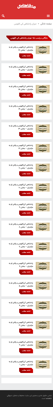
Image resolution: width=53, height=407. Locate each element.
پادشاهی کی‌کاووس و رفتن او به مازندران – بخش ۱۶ (21, 68)
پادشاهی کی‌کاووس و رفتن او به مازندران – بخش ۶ (21, 265)
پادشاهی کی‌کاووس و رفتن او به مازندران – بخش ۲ (21, 344)
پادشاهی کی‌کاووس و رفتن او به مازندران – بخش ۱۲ (21, 147)
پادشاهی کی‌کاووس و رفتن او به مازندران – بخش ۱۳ (21, 127)
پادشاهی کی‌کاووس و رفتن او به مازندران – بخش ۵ (21, 285)
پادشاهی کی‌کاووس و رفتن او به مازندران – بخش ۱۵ (21, 88)
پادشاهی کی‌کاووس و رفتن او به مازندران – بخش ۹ (21, 206)
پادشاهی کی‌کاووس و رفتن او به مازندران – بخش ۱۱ (21, 167)
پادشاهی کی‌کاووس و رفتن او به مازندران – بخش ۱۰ (21, 186)
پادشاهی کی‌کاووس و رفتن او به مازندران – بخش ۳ (21, 324)
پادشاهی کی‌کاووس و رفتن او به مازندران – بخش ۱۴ (21, 108)
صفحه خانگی (46, 24)
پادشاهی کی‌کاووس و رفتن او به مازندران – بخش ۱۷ (21, 49)
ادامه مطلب (26, 55)
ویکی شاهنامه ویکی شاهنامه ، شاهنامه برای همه (26, 6)
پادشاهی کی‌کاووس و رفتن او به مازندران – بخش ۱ (21, 363)
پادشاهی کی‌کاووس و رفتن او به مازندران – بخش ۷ (21, 245)
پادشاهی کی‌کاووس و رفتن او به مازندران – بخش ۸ (21, 226)
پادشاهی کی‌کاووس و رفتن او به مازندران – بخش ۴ (21, 304)
